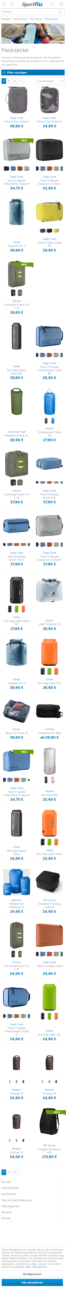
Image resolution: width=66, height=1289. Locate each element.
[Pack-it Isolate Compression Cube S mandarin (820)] (16, 1016)
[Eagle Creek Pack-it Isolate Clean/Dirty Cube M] (16, 761)
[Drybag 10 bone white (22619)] (9, 1081)
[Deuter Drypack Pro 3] (16, 652)
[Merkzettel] (53, 4)
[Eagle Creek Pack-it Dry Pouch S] (49, 99)
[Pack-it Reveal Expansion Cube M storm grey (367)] (56, 544)
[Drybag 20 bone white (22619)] (42, 1081)
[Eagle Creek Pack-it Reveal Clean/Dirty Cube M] (16, 149)
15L (3, 1109)
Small (4, 87)
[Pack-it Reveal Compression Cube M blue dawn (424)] (42, 355)
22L (3, 323)
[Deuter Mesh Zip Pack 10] (16, 711)
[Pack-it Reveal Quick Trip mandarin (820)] (49, 482)
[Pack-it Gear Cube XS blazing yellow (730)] (56, 231)
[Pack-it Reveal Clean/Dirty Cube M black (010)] (6, 169)
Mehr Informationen (36, 1266)
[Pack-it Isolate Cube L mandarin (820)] (49, 954)
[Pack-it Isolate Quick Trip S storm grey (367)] (23, 544)
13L (3, 810)
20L (36, 1050)
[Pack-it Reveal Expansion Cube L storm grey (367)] (56, 169)
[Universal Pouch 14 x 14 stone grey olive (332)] (20, 482)
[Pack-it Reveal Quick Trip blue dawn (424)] (42, 482)
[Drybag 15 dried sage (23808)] (16, 1140)
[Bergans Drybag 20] (49, 1062)
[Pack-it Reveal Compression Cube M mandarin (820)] (49, 355)
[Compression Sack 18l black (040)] (46, 420)
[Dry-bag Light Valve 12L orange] (23, 609)
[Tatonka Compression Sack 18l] (49, 401)
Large (37, 137)
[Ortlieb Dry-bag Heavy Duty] (16, 823)
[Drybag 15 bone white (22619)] (9, 1140)
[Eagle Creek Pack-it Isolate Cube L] (49, 935)
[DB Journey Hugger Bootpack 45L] (49, 1121)
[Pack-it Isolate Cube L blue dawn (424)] (42, 954)
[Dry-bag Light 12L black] (42, 1016)
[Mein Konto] (12, 4)
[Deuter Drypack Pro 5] (16, 211)
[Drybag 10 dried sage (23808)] (16, 1081)
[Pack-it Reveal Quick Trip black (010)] (35, 482)
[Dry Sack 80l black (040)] (46, 780)
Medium (5, 137)
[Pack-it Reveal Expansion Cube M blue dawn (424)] (42, 544)
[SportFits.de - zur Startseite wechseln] (32, 4)
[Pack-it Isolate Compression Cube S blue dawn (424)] (9, 1016)
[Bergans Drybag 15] (16, 1121)
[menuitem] (52, 4)
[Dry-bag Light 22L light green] (49, 671)
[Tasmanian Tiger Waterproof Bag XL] (16, 401)
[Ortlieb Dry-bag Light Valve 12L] (16, 590)
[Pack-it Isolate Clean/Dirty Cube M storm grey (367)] (23, 780)
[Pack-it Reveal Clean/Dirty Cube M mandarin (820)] (20, 169)
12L (3, 577)
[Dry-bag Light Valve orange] (56, 842)
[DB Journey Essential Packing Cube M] (49, 882)
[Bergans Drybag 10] (16, 1062)
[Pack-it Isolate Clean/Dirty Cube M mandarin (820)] (16, 780)
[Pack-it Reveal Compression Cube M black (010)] (35, 355)
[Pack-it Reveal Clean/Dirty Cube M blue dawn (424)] (13, 169)
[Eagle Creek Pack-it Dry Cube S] (16, 99)
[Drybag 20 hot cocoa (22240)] (56, 1081)
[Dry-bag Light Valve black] (42, 842)
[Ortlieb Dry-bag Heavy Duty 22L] (16, 336)
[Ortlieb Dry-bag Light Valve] (49, 823)
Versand (6, 1212)
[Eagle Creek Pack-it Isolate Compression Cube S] (16, 997)
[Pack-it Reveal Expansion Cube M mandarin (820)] (49, 544)
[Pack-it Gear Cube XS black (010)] (49, 231)
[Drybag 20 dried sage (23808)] (49, 1081)
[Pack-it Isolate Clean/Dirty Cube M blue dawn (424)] (9, 780)
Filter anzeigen (17, 72)
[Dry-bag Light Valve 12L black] (9, 609)
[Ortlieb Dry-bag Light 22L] (49, 652)
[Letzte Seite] (21, 81)
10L (3, 1050)
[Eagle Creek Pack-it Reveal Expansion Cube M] (49, 525)
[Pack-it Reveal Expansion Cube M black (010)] (35, 544)
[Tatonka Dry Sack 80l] (49, 761)
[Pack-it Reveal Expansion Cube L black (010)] (35, 169)
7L (35, 810)
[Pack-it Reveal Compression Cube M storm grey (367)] (56, 355)
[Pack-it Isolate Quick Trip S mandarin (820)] (16, 544)
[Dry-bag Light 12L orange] (56, 1016)
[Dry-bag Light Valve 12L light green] (16, 609)
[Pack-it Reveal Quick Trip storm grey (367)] (56, 482)
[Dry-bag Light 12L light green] (49, 1016)
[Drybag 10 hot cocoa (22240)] (23, 1081)
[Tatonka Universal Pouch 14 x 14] (16, 463)
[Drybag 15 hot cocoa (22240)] (23, 1140)
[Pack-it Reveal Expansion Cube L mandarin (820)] (49, 169)
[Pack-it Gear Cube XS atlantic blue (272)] (42, 231)
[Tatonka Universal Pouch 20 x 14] (16, 274)
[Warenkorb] (61, 4)
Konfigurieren (32, 1274)
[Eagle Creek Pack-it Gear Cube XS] (49, 211)
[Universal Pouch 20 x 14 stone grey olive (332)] (20, 293)
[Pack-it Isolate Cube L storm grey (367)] (56, 954)
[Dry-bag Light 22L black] (42, 671)
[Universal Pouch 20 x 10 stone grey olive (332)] (20, 954)
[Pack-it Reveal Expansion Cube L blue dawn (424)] (42, 169)
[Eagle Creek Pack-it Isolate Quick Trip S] (16, 525)
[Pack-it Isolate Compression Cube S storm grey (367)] (23, 1016)
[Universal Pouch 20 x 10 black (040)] (13, 954)
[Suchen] (59, 11)
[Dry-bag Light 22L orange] (56, 671)
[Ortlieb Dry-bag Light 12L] (49, 997)
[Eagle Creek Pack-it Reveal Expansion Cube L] (49, 149)
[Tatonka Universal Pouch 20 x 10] (16, 935)
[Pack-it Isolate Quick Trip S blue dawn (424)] (9, 544)
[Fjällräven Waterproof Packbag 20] (16, 882)
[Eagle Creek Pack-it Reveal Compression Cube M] (49, 336)
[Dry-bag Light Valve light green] (49, 842)
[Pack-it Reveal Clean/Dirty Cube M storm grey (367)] (26, 169)
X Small (38, 199)
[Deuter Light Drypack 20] (49, 590)
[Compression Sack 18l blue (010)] (52, 420)
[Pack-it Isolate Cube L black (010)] (35, 954)
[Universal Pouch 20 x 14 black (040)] (13, 293)
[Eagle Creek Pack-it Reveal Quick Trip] (49, 463)
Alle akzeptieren (32, 1282)
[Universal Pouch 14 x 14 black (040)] (13, 482)
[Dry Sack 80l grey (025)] (52, 780)
